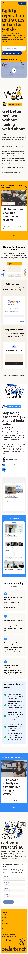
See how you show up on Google (11, 53)
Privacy (4, 931)
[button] (13, 235)
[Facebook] (3, 939)
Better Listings (5, 917)
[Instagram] (6, 939)
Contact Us (5, 926)
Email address (6, 882)
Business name (6, 894)
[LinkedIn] (10, 939)
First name (5, 876)
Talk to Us (22, 3)
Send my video (8, 902)
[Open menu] (16, 3)
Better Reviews (6, 914)
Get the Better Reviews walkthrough (14, 375)
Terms (3, 928)
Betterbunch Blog (6, 923)
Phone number (6, 888)
